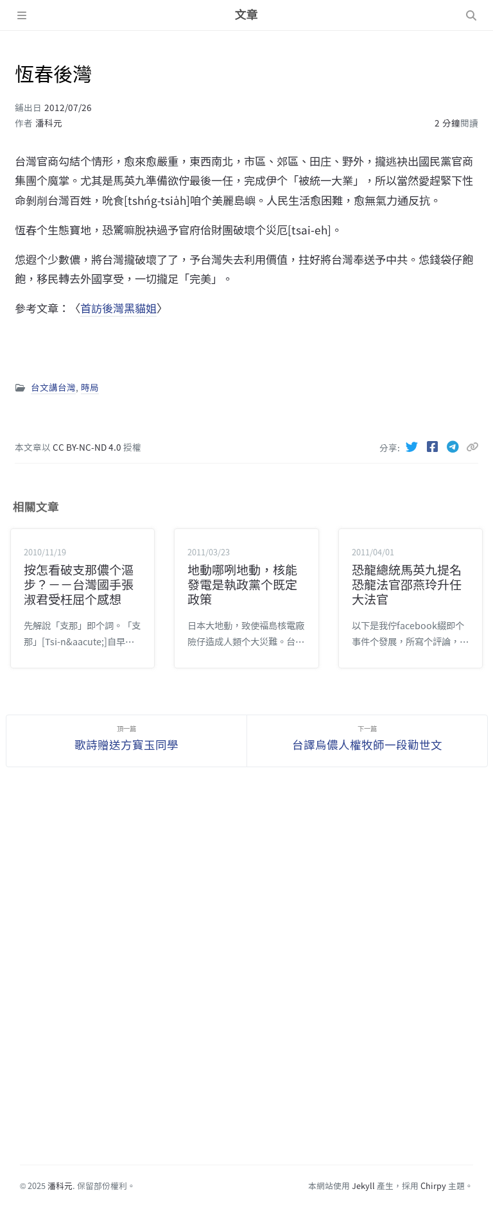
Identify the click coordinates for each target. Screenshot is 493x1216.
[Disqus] (246, 973)
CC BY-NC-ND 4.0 (88, 446)
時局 (90, 387)
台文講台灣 (53, 387)
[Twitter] (413, 446)
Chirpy (433, 1185)
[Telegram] (454, 446)
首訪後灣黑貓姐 (118, 308)
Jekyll (363, 1185)
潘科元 (48, 122)
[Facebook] (434, 446)
